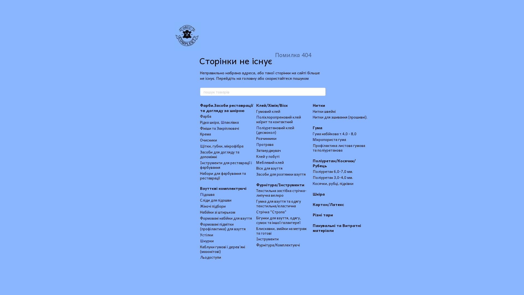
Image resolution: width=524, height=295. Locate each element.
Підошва (207, 194)
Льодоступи (210, 257)
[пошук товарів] (321, 92)
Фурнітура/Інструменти (280, 185)
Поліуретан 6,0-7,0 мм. (333, 171)
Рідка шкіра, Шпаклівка (219, 122)
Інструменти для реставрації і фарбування (226, 165)
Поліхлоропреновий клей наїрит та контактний (278, 119)
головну (249, 78)
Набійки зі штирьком (217, 212)
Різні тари (323, 215)
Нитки (319, 105)
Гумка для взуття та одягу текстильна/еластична (278, 203)
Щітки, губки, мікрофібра (221, 146)
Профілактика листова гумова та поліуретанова (339, 148)
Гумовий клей (268, 111)
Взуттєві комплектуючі (223, 188)
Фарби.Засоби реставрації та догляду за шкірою (226, 107)
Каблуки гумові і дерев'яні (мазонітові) (222, 249)
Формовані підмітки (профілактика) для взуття (223, 226)
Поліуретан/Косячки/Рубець (334, 163)
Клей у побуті (267, 156)
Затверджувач (268, 150)
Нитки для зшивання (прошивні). (340, 117)
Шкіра (319, 194)
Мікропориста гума (329, 139)
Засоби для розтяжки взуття (281, 174)
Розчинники (266, 138)
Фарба (205, 116)
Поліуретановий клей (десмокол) (275, 130)
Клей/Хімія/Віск (272, 105)
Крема (205, 134)
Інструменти (267, 239)
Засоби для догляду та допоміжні (219, 154)
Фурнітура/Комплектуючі (278, 245)
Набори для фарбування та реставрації (223, 175)
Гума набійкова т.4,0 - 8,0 (334, 134)
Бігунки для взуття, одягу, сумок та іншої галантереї (278, 220)
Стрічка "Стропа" (271, 212)
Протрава (264, 144)
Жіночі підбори (213, 206)
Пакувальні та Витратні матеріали (337, 227)
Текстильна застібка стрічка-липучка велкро (281, 193)
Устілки (206, 235)
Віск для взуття (269, 168)
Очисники (208, 140)
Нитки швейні (324, 111)
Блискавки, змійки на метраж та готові (281, 231)
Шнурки (207, 241)
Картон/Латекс (328, 204)
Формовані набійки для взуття (226, 218)
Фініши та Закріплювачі (219, 128)
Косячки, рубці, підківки (333, 183)
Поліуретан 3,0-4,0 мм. (333, 177)
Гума (317, 128)
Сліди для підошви (215, 200)
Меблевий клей (270, 162)
